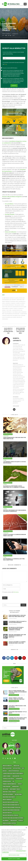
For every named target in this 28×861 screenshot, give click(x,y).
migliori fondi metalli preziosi (10, 815)
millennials (6, 820)
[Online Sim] (8, 734)
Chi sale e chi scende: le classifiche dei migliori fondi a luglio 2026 (14, 535)
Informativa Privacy (21, 850)
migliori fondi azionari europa (10, 802)
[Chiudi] (26, 827)
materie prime (18, 794)
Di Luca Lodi (11, 644)
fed (13, 781)
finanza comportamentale (9, 783)
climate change (6, 776)
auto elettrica (16, 768)
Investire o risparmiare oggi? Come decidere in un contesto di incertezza (14, 510)
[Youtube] (24, 658)
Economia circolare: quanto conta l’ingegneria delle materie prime (18, 718)
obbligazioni (13, 820)
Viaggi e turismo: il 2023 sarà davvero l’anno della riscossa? (16, 698)
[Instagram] (8, 658)
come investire (15, 776)
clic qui (5, 64)
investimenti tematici (15, 789)
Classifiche (5, 435)
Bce (23, 768)
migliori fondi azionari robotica (11, 804)
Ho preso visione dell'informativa (10, 68)
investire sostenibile (8, 794)
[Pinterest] (16, 658)
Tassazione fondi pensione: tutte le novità (18, 712)
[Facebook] (4, 658)
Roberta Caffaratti (6, 33)
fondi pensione (6, 786)
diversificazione (7, 781)
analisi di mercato (7, 765)
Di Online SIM (11, 638)
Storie (3, 21)
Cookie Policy (5, 852)
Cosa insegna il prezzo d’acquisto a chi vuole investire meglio (14, 462)
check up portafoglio (13, 770)
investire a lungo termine (9, 791)
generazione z (15, 786)
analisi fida (16, 765)
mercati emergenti (7, 799)
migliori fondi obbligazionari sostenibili (13, 818)
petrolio (21, 820)
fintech (20, 783)
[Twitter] (20, 658)
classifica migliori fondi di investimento (13, 773)
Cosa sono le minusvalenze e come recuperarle (17, 706)
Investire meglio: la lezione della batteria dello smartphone (14, 559)
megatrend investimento (9, 797)
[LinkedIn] (12, 658)
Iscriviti (14, 85)
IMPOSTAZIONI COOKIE (14, 855)
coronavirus (19, 778)
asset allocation (7, 768)
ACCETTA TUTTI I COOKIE (14, 858)
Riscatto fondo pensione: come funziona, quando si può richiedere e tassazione (18, 692)
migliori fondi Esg (7, 812)
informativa (16, 592)
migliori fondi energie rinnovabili (11, 810)
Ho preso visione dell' (11, 592)
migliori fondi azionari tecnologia (11, 807)
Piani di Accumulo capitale (9, 823)
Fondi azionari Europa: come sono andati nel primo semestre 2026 (14, 438)
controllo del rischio (8, 778)
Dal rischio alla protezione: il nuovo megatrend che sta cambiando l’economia (14, 486)
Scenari (5, 484)
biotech (5, 770)
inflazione (5, 789)
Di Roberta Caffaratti (13, 618)
